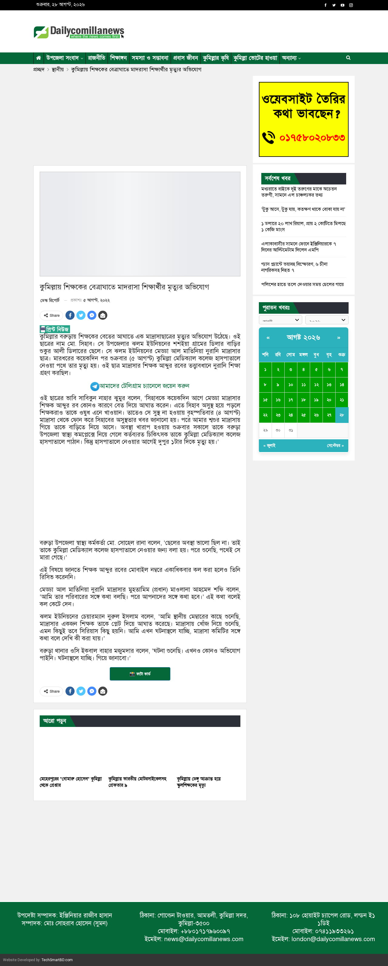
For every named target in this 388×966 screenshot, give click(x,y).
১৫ (265, 400)
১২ (316, 384)
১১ (304, 384)
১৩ (329, 384)
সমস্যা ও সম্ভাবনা (150, 58)
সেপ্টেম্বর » (335, 445)
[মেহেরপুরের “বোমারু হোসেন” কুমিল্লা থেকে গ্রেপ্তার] (71, 750)
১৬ (278, 400)
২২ (265, 415)
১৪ (342, 384)
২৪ (291, 415)
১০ (291, 384)
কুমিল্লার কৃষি (216, 58)
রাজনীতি (96, 58)
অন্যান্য (289, 58)
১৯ (316, 400)
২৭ (329, 415)
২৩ (278, 415)
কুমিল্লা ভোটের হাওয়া (255, 58)
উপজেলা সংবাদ (62, 58)
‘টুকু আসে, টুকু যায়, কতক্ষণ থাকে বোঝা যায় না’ (303, 209)
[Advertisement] (252, 30)
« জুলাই (269, 445)
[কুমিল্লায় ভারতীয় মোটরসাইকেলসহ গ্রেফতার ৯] (140, 750)
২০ (329, 400)
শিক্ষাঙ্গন (118, 58)
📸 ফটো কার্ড (139, 674)
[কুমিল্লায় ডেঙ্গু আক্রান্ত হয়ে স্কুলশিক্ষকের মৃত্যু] (208, 750)
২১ (342, 400)
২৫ (303, 415)
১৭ (291, 400)
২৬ (316, 415)
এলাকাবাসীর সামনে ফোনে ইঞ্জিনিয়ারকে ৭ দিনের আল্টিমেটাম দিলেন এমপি (298, 247)
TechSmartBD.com (57, 960)
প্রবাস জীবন (185, 58)
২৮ (342, 415)
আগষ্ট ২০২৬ (303, 337)
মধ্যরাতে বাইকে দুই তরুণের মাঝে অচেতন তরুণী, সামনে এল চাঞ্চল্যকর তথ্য (299, 192)
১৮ (303, 400)
